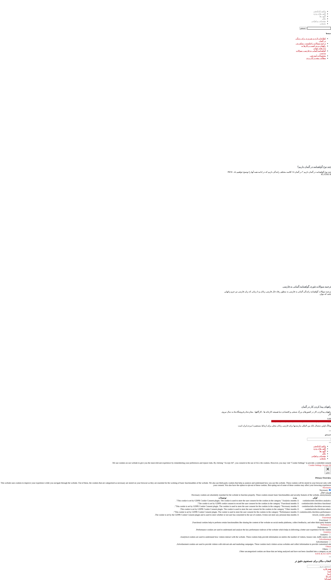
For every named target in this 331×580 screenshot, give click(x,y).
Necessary (323, 490)
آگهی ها (322, 16)
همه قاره (327, 569)
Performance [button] (326, 525)
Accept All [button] (326, 465)
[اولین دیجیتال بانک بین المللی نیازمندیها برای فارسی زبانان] (328, 7)
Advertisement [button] (325, 539)
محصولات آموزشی (318, 56)
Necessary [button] (327, 487)
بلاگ (324, 19)
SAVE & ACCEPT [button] (323, 554)
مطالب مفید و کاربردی (316, 58)
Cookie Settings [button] (315, 465)
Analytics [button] (327, 532)
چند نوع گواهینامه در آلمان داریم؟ (314, 166)
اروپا (329, 574)
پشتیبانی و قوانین (318, 21)
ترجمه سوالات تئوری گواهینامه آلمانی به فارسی (307, 286)
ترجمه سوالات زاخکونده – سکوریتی (311, 43)
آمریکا (328, 576)
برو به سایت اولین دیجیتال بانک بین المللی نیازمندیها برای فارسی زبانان (301, 421)
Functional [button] (326, 517)
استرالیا (328, 579)
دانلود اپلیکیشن (319, 11)
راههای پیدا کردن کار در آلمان (316, 406)
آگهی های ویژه (320, 14)
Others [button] (328, 546)
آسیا (329, 571)
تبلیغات (323, 23)
